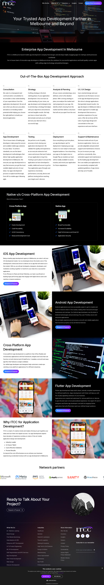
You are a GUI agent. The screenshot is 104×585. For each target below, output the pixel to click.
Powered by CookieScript (52, 583)
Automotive (41, 559)
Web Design (10, 562)
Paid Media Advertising (13, 537)
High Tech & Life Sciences (45, 546)
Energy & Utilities (42, 549)
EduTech (40, 534)
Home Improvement (43, 555)
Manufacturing (42, 552)
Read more (61, 573)
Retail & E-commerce (43, 537)
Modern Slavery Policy (65, 559)
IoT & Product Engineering (14, 546)
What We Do (54, 3)
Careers (63, 540)
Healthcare (41, 531)
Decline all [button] (57, 576)
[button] (52, 580)
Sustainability (64, 549)
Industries (65, 3)
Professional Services (44, 565)
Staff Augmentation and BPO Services (17, 552)
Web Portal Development (14, 559)
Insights (74, 3)
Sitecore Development (13, 565)
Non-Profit (40, 562)
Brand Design (10, 534)
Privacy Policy (65, 546)
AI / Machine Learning (13, 531)
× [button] (102, 568)
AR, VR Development (12, 549)
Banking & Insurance (43, 543)
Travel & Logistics (43, 540)
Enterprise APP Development (15, 543)
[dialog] (52, 576)
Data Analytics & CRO (13, 540)
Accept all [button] (46, 576)
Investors (63, 534)
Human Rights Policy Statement (65, 554)
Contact (81, 3)
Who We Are (45, 3)
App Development (12, 555)
